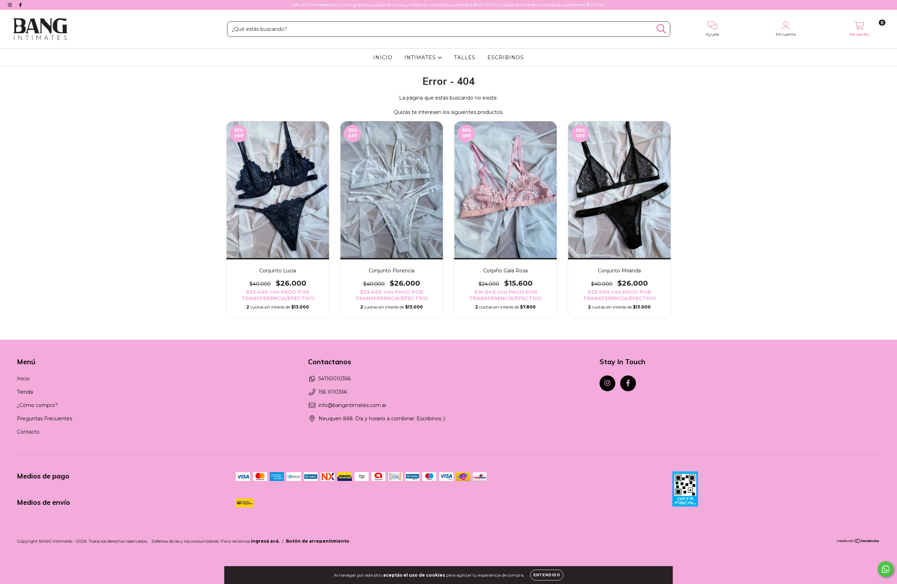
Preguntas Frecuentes (44, 418)
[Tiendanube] (858, 541)
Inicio (23, 378)
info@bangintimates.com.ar (352, 405)
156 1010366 (333, 392)
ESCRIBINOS (505, 57)
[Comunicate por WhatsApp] (885, 569)
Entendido (546, 575)
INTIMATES (421, 57)
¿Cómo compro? (37, 405)
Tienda (25, 392)
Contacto (28, 432)
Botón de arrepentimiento (317, 541)
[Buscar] (661, 29)
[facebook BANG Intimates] (20, 5)
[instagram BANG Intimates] (10, 5)
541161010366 (335, 378)
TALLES (464, 57)
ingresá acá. (265, 541)
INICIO (382, 57)
